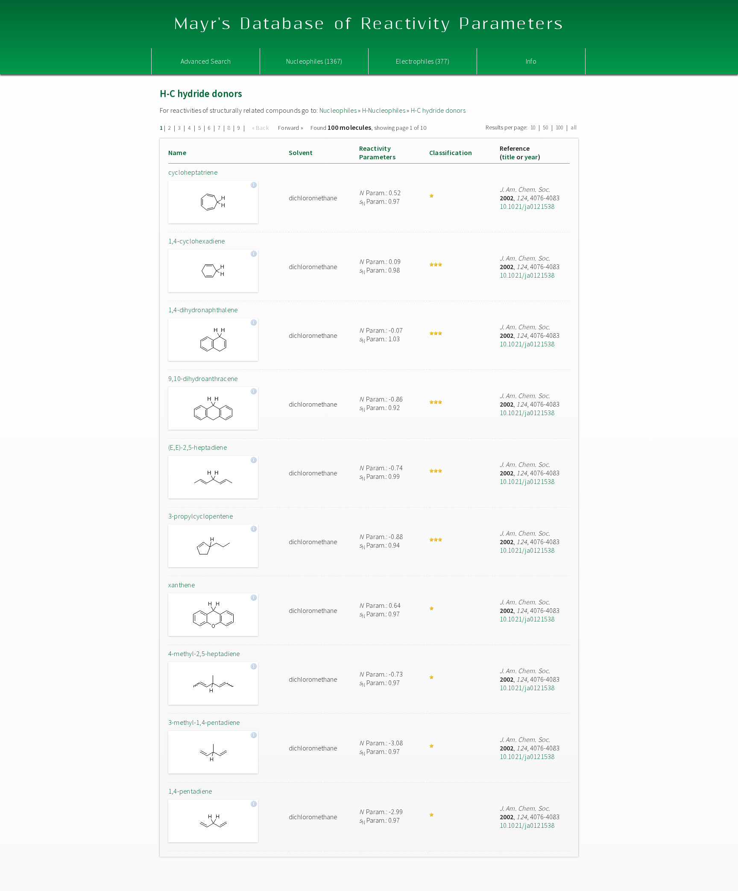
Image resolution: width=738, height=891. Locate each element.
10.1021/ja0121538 (527, 206)
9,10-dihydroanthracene (202, 378)
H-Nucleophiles (383, 110)
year (531, 156)
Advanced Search (206, 61)
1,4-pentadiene (190, 791)
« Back (261, 128)
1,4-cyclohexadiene (196, 241)
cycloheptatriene (192, 172)
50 (545, 127)
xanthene (181, 584)
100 (560, 127)
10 (533, 127)
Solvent (301, 152)
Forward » (290, 128)
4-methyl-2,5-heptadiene (204, 653)
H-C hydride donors (438, 110)
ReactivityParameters (377, 152)
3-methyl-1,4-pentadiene (204, 722)
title (508, 156)
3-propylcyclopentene (200, 516)
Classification (450, 152)
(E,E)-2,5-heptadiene (197, 447)
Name (177, 152)
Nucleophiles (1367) (314, 61)
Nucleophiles (338, 110)
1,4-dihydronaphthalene (202, 309)
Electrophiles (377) (422, 61)
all (574, 127)
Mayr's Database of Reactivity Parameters (369, 24)
